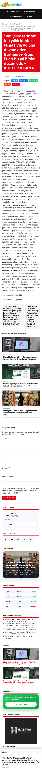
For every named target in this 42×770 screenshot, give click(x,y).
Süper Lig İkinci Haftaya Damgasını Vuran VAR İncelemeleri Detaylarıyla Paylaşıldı (21, 620)
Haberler (5, 24)
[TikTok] (30, 539)
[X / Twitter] (12, 539)
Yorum (5, 438)
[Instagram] (18, 539)
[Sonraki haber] (35, 555)
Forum (29, 16)
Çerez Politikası (16, 16)
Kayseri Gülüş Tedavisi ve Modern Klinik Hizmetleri (18, 637)
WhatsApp (33, 80)
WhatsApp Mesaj (21, 704)
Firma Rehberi (29, 11)
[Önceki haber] (30, 555)
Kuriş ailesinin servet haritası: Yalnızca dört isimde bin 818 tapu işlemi (20, 633)
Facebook (23, 80)
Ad (3, 459)
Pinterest (16, 84)
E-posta (6, 468)
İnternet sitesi (7, 477)
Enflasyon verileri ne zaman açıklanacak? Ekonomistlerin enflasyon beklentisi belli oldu (20, 628)
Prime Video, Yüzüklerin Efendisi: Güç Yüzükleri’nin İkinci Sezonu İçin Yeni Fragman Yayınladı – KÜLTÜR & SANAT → (32, 316)
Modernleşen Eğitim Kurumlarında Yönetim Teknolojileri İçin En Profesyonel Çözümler (19, 624)
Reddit (7, 84)
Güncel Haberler (13, 11)
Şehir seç (9, 520)
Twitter (14, 80)
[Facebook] (5, 539)
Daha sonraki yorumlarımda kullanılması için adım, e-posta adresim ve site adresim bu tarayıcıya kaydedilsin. (20, 490)
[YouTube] (24, 539)
